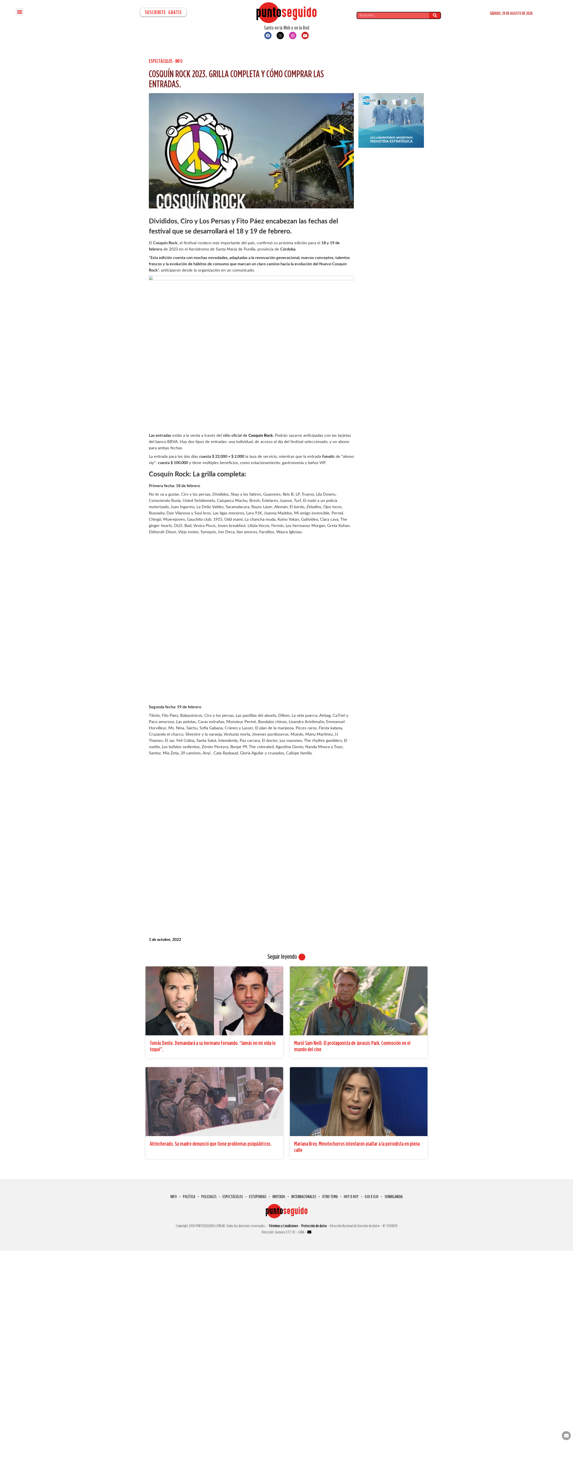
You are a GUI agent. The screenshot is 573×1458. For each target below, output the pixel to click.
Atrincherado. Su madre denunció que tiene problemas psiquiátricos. (211, 1144)
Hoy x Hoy (351, 1196)
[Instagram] (292, 35)
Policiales (208, 1196)
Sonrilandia (394, 1196)
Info (178, 61)
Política (189, 1196)
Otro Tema (330, 1196)
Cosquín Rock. (261, 436)
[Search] (434, 15)
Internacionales (303, 1196)
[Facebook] (268, 35)
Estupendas (257, 1196)
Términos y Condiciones (283, 1226)
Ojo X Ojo (371, 1196)
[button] (20, 12)
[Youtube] (305, 35)
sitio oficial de (235, 436)
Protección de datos (314, 1226)
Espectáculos (161, 61)
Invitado (278, 1196)
